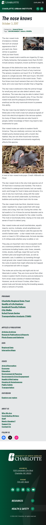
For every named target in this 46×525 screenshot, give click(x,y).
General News (18, 29)
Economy (6, 369)
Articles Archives (9, 332)
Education (6, 371)
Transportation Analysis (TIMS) (16, 316)
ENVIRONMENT (14, 31)
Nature (23, 31)
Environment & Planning (12, 374)
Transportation (8, 388)
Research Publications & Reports (15, 335)
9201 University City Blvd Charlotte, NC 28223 (23, 472)
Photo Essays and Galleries (13, 337)
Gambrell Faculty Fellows (14, 307)
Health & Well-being (10, 379)
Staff (4, 419)
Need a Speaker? (8, 421)
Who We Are (7, 413)
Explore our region (9, 398)
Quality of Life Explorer (12, 304)
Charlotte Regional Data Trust (16, 301)
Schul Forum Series (11, 313)
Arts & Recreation (9, 366)
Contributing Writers (10, 416)
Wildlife (29, 31)
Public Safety (7, 385)
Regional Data (7, 348)
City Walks (7, 310)
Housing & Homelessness (12, 382)
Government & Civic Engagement (15, 377)
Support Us (6, 424)
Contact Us (6, 427)
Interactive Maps (9, 350)
